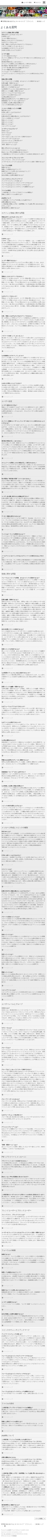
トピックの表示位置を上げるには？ (12, 104)
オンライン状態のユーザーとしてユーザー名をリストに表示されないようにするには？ (23, 59)
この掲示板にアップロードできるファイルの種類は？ (17, 192)
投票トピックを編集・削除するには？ (13, 91)
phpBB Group (6, 488)
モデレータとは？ (7, 132)
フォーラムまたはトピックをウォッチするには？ (16, 185)
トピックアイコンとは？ (9, 126)
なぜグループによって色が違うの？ (12, 140)
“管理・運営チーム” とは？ (9, 144)
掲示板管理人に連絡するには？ (11, 208)
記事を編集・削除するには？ (10, 83)
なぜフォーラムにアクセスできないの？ (13, 93)
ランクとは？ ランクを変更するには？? (13, 71)
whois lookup (8, 1483)
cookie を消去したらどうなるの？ (12, 50)
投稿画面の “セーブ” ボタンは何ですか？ (13, 101)
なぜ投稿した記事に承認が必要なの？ (13, 103)
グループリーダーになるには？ (11, 138)
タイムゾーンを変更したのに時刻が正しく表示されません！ (19, 64)
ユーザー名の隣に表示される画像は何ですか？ (15, 67)
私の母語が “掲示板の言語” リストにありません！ (16, 65)
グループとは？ (6, 134)
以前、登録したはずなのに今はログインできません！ (17, 44)
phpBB (9, 1530)
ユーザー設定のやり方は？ (9, 56)
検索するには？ (6, 167)
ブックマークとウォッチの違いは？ (12, 181)
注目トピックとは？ (7, 122)
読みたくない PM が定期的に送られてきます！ (15, 152)
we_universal (7, 1534)
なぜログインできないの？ (9, 42)
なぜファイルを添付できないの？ (11, 95)
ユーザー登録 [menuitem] (27, 2)
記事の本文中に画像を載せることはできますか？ (16, 116)
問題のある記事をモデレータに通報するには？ (15, 99)
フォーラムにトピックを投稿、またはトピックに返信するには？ (21, 81)
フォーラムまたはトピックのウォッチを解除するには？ (18, 187)
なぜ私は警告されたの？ (9, 97)
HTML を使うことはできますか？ (11, 112)
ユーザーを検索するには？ (9, 173)
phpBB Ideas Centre (8, 1463)
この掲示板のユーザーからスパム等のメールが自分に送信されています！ (23, 154)
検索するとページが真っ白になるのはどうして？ (16, 171)
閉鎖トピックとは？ (7, 124)
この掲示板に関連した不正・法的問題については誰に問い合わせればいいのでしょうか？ (23, 205)
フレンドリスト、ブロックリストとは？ (13, 159)
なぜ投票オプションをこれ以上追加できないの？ (16, 89)
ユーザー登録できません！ (9, 38)
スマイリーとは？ (7, 114)
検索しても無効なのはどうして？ (11, 169)
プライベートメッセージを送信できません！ (15, 150)
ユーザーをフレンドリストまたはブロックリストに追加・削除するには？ (23, 161)
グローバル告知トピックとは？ (11, 118)
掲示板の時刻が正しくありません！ (12, 62)
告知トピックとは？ (7, 120)
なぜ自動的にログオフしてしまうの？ (13, 48)
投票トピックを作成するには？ (11, 87)
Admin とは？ (6, 131)
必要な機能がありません (9, 202)
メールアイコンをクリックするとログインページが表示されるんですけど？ (23, 74)
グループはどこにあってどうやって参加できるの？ (17, 136)
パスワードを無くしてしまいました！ (13, 46)
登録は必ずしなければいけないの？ (12, 34)
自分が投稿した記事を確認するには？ (13, 175)
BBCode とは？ (6, 110)
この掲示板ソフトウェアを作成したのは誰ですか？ (17, 200)
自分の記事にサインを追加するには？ (13, 85)
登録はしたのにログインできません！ (13, 40)
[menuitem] (6, 1536)
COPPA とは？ (6, 36)
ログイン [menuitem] (38, 2)
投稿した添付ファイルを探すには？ (12, 194)
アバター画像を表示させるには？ (11, 69)
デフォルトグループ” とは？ (10, 142)
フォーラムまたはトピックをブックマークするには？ (17, 183)
